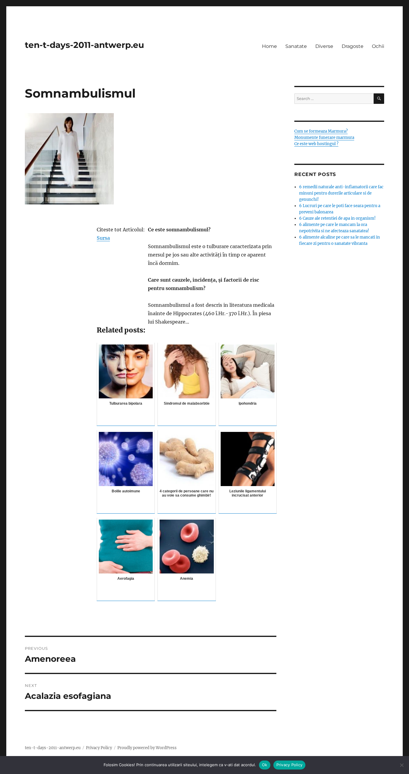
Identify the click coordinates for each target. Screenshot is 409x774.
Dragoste (352, 46)
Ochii (378, 46)
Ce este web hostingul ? (316, 143)
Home (269, 46)
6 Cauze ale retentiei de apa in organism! (337, 218)
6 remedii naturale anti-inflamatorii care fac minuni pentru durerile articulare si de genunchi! (341, 193)
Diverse (324, 46)
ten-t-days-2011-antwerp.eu (84, 45)
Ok (264, 764)
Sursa (103, 238)
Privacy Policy (99, 747)
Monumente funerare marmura (324, 137)
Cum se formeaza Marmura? (321, 131)
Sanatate (296, 46)
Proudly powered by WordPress (147, 747)
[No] (402, 765)
